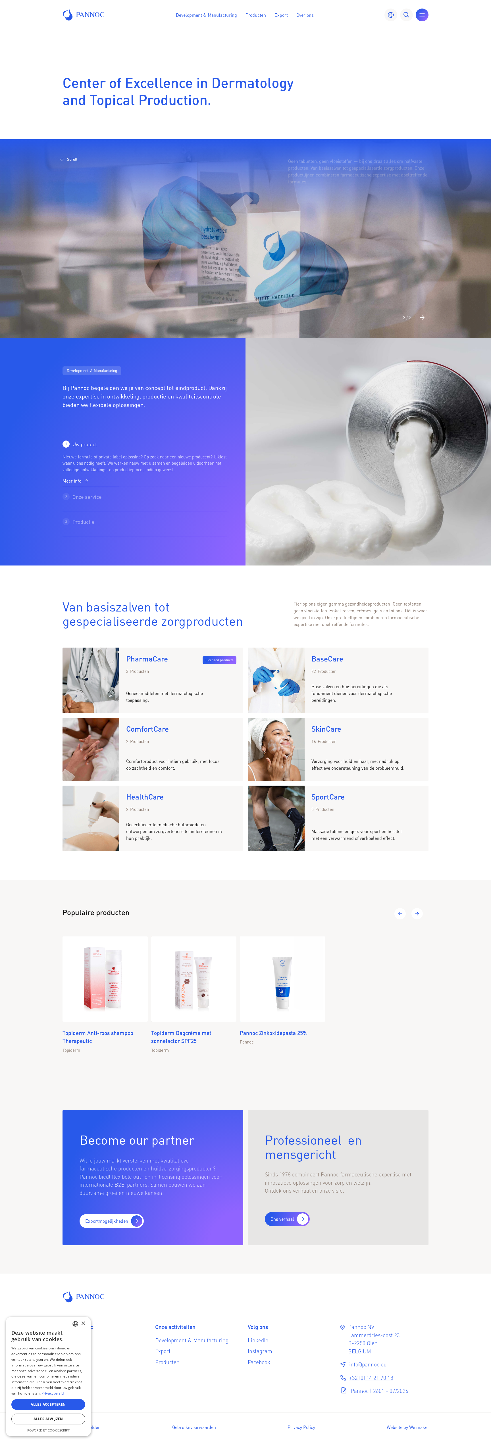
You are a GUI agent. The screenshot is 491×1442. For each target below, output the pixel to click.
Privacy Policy (301, 1427)
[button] (206, 15)
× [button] (83, 1323)
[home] (84, 15)
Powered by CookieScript (48, 1430)
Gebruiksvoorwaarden (194, 1427)
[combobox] (75, 1324)
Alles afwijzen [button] (48, 1418)
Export (281, 15)
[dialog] (48, 1376)
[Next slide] (422, 317)
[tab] (145, 462)
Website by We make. (407, 1427)
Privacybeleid (52, 1393)
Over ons (305, 15)
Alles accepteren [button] (48, 1404)
